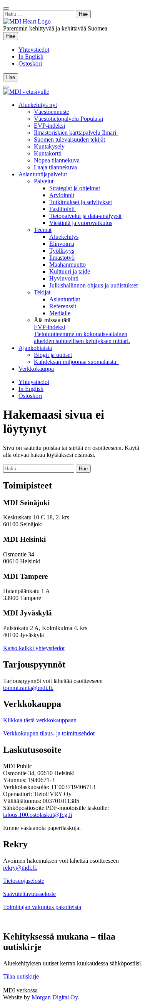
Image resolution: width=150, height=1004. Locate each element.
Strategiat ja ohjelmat (74, 188)
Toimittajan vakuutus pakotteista (42, 907)
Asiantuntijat (64, 299)
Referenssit (62, 306)
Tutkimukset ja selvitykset (80, 202)
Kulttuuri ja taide (69, 271)
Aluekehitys (63, 236)
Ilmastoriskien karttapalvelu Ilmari (76, 132)
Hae (12, 36)
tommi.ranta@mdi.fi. (28, 688)
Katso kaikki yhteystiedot (34, 648)
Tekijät (42, 292)
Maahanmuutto (67, 264)
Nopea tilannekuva (57, 160)
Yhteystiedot (33, 49)
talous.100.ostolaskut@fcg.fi (37, 814)
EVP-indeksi (49, 125)
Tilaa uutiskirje (21, 976)
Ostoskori (30, 63)
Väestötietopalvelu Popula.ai (68, 118)
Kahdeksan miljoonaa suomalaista (76, 361)
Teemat (43, 229)
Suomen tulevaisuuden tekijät (69, 139)
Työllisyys (61, 250)
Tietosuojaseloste (23, 880)
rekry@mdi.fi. (20, 867)
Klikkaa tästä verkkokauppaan (40, 720)
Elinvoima (61, 243)
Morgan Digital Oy (55, 997)
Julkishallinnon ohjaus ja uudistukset (93, 285)
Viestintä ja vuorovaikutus (80, 223)
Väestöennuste (51, 111)
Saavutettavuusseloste (29, 894)
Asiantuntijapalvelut (42, 174)
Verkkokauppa (36, 368)
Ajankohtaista (35, 348)
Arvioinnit (61, 195)
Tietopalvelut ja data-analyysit (85, 216)
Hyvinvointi (63, 278)
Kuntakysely (49, 146)
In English (30, 56)
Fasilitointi (62, 209)
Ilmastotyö (62, 257)
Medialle (59, 313)
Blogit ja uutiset (53, 355)
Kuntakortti (48, 153)
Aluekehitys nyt (37, 104)
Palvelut (43, 181)
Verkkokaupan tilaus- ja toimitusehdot (49, 733)
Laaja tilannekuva (55, 167)
